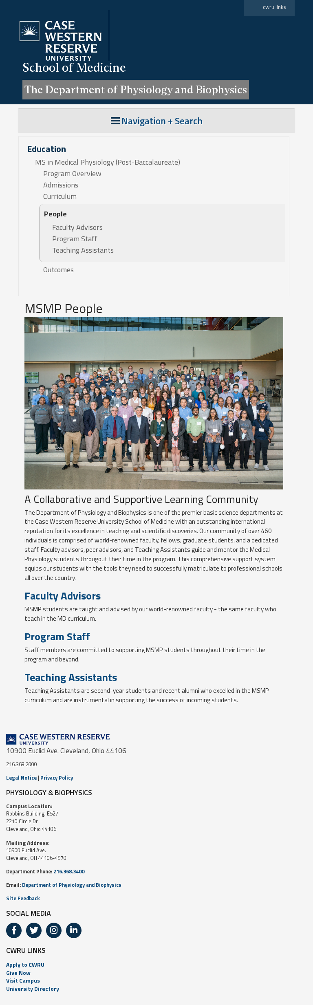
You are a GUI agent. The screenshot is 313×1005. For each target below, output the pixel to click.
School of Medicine (74, 67)
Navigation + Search (162, 121)
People (55, 213)
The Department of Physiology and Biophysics (135, 89)
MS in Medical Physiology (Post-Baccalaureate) (107, 162)
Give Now (18, 972)
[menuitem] (156, 965)
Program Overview (72, 173)
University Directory (32, 988)
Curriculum (60, 196)
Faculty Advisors (77, 227)
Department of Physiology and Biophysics (71, 885)
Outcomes (58, 269)
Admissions (60, 185)
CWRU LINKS (26, 950)
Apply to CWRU (25, 964)
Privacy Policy (56, 778)
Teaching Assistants (83, 250)
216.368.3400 (68, 871)
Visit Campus (23, 980)
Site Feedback (23, 898)
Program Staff (74, 238)
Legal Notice (21, 778)
